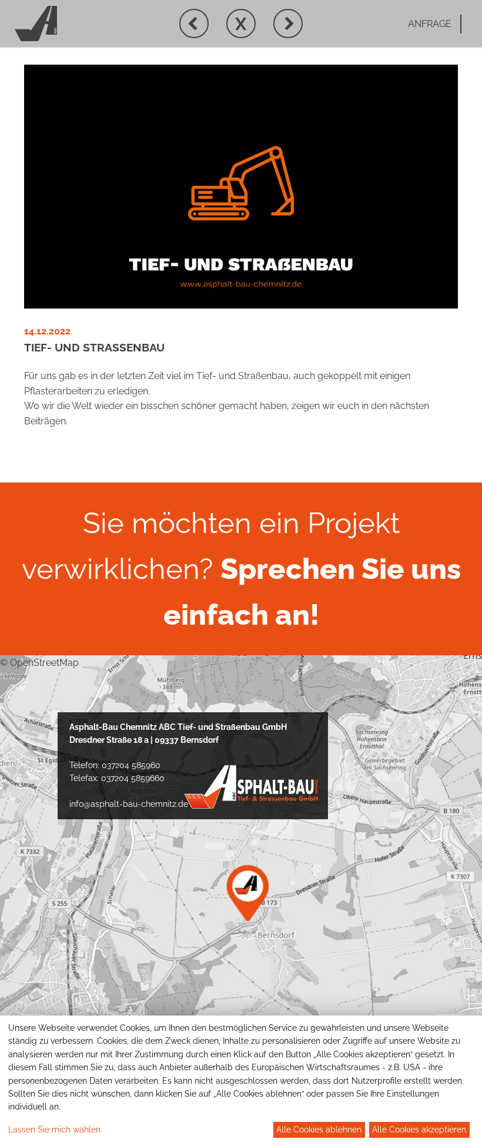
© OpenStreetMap (39, 662)
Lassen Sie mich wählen (54, 1129)
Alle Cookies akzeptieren (419, 1129)
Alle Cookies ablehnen (319, 1129)
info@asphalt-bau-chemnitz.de (128, 804)
